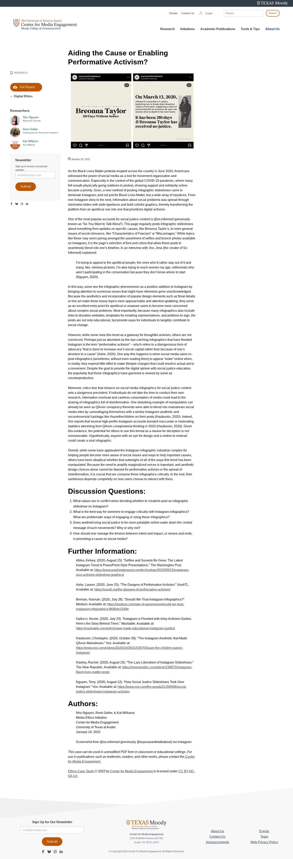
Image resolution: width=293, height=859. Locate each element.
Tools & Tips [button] (250, 29)
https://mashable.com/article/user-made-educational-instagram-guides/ (125, 628)
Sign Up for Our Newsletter (52, 822)
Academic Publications (217, 29)
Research (167, 29)
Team (264, 836)
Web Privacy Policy (264, 842)
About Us (217, 831)
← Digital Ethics (21, 96)
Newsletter (23, 160)
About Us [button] (272, 29)
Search (273, 13)
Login (209, 13)
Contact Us (187, 13)
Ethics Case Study (81, 771)
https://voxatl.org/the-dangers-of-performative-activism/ (132, 589)
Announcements (217, 842)
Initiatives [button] (187, 29)
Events (264, 831)
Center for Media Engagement (131, 771)
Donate (173, 13)
